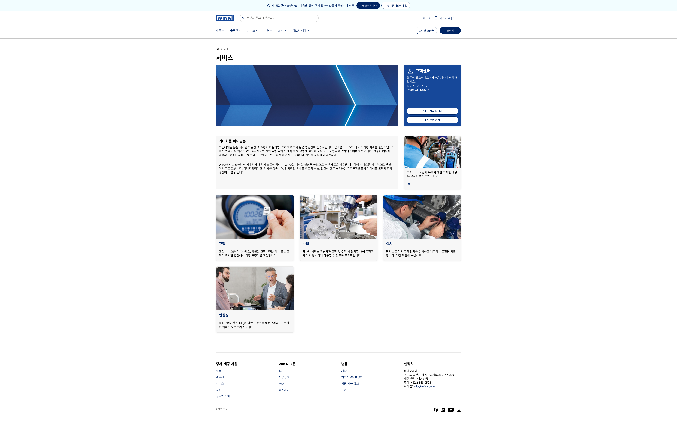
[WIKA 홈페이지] (225, 18)
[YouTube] (451, 410)
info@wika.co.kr (418, 89)
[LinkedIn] (443, 410)
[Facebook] (436, 410)
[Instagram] (459, 410)
